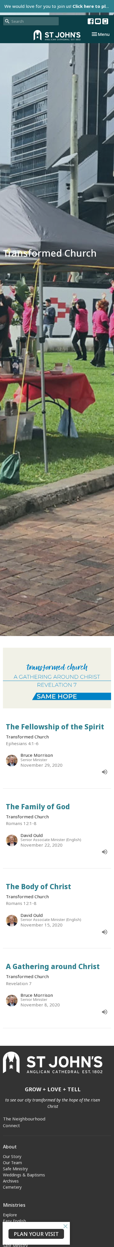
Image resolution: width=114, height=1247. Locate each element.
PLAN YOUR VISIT (36, 1233)
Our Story (12, 1156)
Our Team (12, 1162)
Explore (10, 1215)
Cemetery (12, 1187)
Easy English (14, 1221)
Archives (11, 1181)
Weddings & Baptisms (24, 1175)
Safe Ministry (15, 1168)
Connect (11, 1125)
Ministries (14, 1205)
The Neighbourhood (24, 1119)
